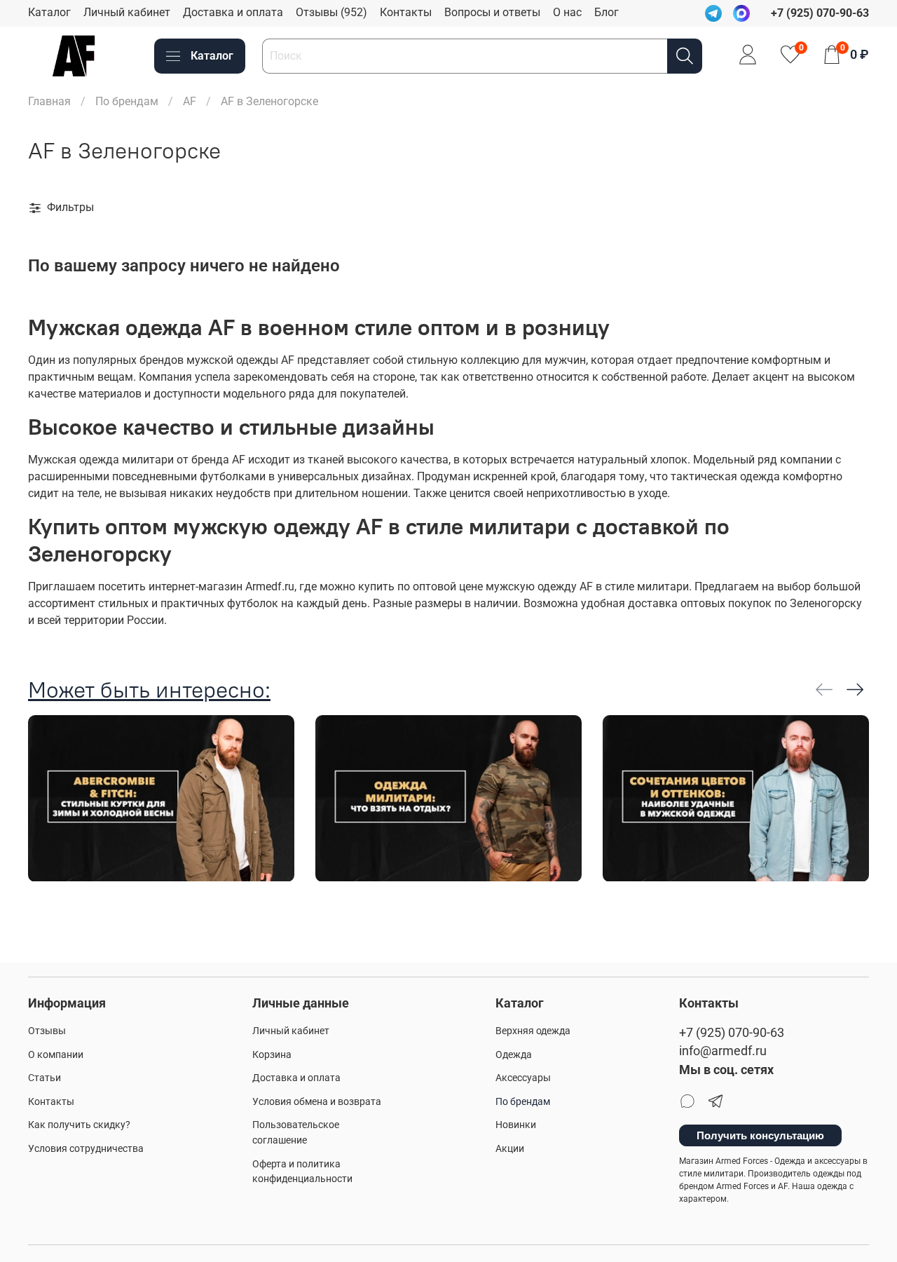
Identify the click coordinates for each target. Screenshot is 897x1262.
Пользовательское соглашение (295, 1132)
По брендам (126, 101)
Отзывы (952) (331, 12)
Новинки (515, 1125)
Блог (606, 12)
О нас (567, 12)
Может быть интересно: (149, 689)
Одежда (513, 1055)
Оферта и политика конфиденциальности (302, 1172)
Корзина (272, 1055)
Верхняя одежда (532, 1031)
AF (189, 101)
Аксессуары (523, 1078)
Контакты (406, 12)
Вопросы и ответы (492, 12)
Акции (509, 1149)
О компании (55, 1055)
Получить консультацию (760, 1135)
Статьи (44, 1078)
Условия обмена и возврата (316, 1102)
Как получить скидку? (79, 1125)
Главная (49, 101)
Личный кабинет (126, 12)
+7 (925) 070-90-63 (731, 1033)
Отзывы (47, 1031)
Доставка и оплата (233, 12)
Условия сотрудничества (86, 1149)
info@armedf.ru (723, 1051)
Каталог (49, 12)
